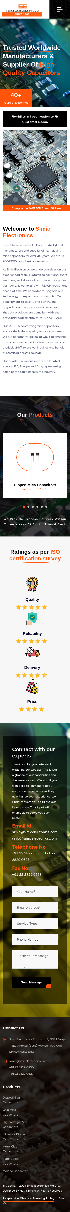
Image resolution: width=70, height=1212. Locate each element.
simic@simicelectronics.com (34, 832)
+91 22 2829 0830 (27, 853)
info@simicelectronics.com (35, 838)
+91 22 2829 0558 (27, 874)
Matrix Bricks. (28, 1191)
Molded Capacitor (15, 1171)
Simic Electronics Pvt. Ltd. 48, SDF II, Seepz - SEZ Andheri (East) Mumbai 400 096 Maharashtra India (37, 1045)
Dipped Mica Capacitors (35, 485)
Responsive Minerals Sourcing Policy (28, 1198)
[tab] (24, 507)
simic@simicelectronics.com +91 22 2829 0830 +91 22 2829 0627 (28, 1067)
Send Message (31, 982)
